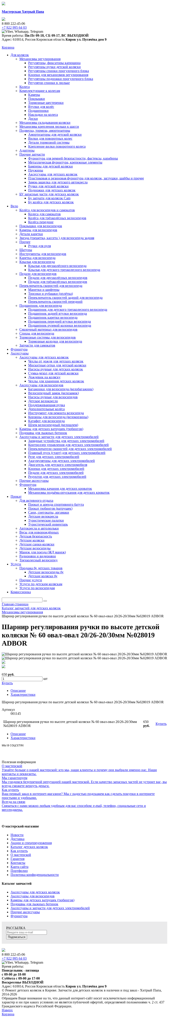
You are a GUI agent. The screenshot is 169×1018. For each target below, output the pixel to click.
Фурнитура (19, 916)
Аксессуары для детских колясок (35, 892)
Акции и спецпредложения (31, 843)
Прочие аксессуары (25, 912)
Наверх (7, 1010)
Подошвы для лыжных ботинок (34, 904)
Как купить (19, 851)
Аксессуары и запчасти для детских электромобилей (50, 908)
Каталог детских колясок (29, 847)
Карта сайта (19, 867)
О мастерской (21, 855)
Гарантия (17, 859)
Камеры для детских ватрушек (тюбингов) (42, 900)
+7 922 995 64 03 (14, 958)
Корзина (8, 47)
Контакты (18, 863)
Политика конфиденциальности (35, 875)
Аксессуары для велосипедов (33, 896)
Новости (17, 835)
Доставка (17, 839)
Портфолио (19, 871)
